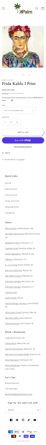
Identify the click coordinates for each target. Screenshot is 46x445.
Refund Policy (11, 189)
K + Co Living (11, 265)
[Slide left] (17, 75)
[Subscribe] (38, 410)
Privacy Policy (11, 195)
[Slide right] (29, 75)
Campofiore (10, 343)
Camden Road (11, 248)
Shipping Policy (12, 207)
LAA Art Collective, (13, 270)
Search (8, 183)
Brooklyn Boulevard (14, 234)
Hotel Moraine (12, 360)
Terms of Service (12, 201)
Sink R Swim (11, 298)
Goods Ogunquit (13, 254)
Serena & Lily (11, 292)
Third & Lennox (12, 323)
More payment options (23, 146)
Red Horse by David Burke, (17, 354)
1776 (7, 338)
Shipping (5, 93)
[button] (3, 8)
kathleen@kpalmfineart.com (18, 394)
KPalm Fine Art (25, 441)
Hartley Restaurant (14, 349)
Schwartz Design (13, 281)
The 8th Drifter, (12, 318)
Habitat (8, 259)
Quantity (5, 117)
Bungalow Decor (12, 243)
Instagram (9, 213)
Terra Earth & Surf (13, 312)
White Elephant (12, 365)
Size (3, 105)
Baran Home (11, 228)
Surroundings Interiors (16, 303)
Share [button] (7, 153)
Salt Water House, (13, 276)
